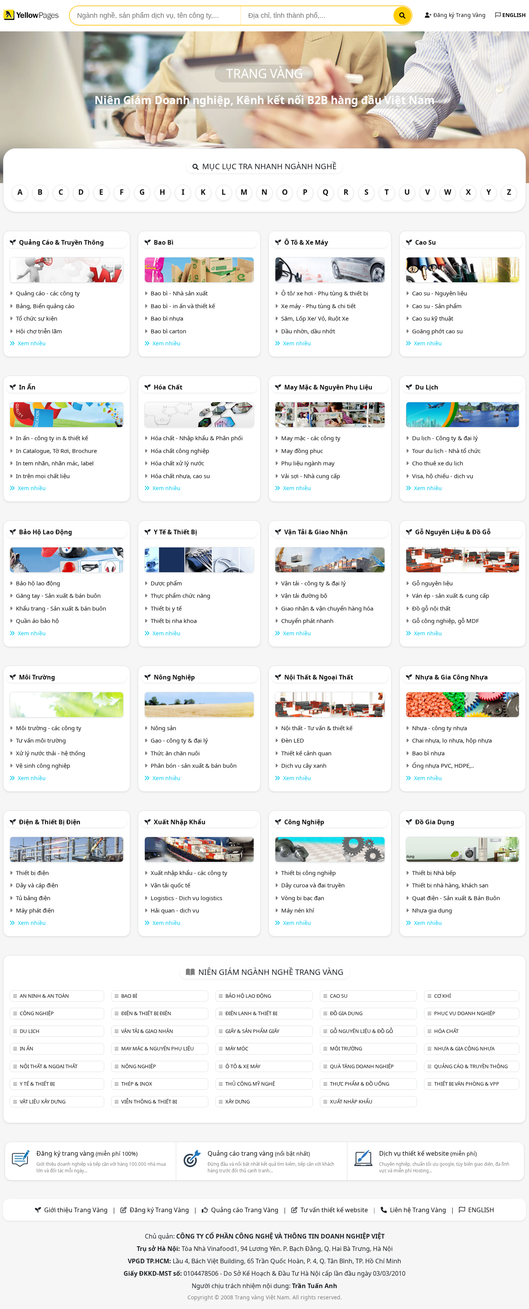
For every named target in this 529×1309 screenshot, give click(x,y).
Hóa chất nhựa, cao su (180, 476)
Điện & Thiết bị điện (50, 822)
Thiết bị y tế (166, 608)
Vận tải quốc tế (170, 885)
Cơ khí (442, 995)
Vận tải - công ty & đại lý (313, 583)
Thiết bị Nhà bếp (434, 873)
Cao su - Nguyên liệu (439, 293)
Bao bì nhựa (167, 318)
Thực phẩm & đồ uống (359, 1083)
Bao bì (163, 242)
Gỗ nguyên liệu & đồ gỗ (453, 532)
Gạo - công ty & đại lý (179, 740)
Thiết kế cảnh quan (306, 753)
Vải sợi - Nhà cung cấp (310, 476)
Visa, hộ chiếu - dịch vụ (442, 476)
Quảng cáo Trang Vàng (244, 1210)
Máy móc (236, 1048)
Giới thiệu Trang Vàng (76, 1210)
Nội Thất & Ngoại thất (318, 677)
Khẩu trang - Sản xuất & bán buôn (61, 608)
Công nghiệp (304, 822)
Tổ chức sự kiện (36, 318)
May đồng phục (302, 451)
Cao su (425, 242)
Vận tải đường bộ (304, 595)
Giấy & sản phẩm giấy (252, 1031)
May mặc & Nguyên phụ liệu (328, 387)
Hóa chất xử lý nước (177, 463)
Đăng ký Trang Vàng (459, 15)
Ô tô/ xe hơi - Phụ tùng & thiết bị (324, 293)
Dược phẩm (166, 583)
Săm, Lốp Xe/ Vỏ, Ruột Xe (315, 318)
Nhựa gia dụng (432, 910)
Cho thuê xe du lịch (437, 463)
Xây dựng (237, 1101)
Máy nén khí (297, 910)
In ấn (27, 387)
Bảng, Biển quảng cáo (45, 306)
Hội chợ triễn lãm (39, 331)
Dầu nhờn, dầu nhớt (308, 331)
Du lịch (426, 387)
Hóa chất (168, 387)
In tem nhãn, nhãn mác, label (55, 463)
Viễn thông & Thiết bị (149, 1101)
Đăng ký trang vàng (86, 1153)
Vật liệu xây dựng (42, 1101)
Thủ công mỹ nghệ (250, 1083)
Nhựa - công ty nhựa (439, 728)
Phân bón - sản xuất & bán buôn (194, 765)
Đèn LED (292, 740)
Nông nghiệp (174, 677)
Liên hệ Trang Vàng (418, 1210)
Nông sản (163, 728)
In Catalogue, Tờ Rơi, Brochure (56, 451)
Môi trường (37, 677)
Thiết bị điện (32, 873)
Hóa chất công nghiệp (180, 451)
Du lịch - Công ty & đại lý (445, 438)
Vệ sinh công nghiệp (43, 765)
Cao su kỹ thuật (432, 318)
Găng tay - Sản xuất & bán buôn (58, 595)
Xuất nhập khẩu (180, 822)
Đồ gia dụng (434, 822)
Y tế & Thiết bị (175, 532)
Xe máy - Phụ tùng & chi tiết (318, 306)
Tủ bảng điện (33, 898)
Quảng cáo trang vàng (259, 1153)
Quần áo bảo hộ (37, 620)
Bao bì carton (168, 331)
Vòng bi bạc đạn (302, 898)
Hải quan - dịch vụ (175, 910)
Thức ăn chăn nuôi (175, 753)
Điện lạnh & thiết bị (251, 1013)
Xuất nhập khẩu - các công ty (189, 873)
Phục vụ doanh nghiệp (464, 1013)
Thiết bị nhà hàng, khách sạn (450, 885)
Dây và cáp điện (37, 885)
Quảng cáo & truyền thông (61, 242)
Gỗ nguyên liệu (432, 583)
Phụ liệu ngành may (308, 463)
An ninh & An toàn (44, 995)
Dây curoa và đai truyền (313, 885)
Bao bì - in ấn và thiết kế (183, 306)
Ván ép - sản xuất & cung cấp (450, 595)
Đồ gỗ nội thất (431, 608)
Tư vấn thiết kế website (335, 1210)
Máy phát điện (35, 910)
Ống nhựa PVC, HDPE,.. (443, 765)
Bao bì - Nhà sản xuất (179, 293)
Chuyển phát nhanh (307, 620)
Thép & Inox (136, 1083)
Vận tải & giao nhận (316, 532)
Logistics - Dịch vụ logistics (186, 898)
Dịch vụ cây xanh (303, 765)
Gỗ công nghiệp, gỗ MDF (445, 620)
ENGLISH (513, 15)
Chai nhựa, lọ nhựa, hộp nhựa (452, 740)
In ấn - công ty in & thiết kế (52, 438)
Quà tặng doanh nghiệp (362, 1066)
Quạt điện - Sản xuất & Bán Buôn (456, 898)
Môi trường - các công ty (48, 728)
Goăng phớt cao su (437, 331)
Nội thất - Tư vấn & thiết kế (316, 728)
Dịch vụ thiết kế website (428, 1153)
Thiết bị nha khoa (174, 620)
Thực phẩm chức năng (180, 595)
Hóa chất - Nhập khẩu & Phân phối (197, 438)
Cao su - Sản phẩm (437, 306)
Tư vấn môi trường (41, 740)
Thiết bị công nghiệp (308, 873)
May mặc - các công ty (310, 438)
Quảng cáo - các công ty (48, 293)
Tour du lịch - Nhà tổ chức (446, 451)
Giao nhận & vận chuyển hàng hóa (327, 608)
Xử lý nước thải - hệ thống (50, 753)
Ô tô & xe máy (306, 242)
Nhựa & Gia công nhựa (451, 677)
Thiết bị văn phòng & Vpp (466, 1083)
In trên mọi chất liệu (43, 476)
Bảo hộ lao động (45, 532)
